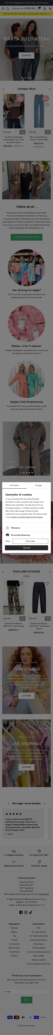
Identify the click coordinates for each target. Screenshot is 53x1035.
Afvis (8, 541)
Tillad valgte (30, 541)
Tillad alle (26, 548)
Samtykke (14, 485)
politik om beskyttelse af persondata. (27, 517)
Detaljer (38, 485)
